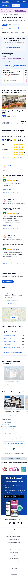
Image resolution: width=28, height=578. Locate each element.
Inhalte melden (14, 533)
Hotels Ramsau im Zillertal (8, 428)
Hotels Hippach (5, 424)
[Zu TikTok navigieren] (14, 523)
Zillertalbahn (7, 344)
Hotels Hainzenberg (6, 431)
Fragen (22, 32)
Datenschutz (14, 546)
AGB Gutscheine (14, 558)
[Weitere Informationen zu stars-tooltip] (22, 17)
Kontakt (18, 1)
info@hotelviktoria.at (12, 300)
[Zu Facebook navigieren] (6, 523)
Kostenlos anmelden (20, 10)
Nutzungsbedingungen (14, 542)
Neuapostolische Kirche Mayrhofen (12, 347)
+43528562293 (10, 303)
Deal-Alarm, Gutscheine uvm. (14, 536)
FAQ (14, 530)
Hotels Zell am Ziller (6, 433)
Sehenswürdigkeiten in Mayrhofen (13, 352)
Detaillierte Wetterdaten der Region (14, 443)
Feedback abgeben (14, 458)
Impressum (14, 568)
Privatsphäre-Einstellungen (14, 549)
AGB (14, 555)
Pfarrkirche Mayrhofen (10, 341)
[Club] (10, 11)
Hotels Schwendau (6, 422)
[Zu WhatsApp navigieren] (21, 523)
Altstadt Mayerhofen (9, 335)
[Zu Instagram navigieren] (10, 523)
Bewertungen (14, 32)
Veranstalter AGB (14, 539)
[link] (22, 5)
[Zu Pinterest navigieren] (17, 523)
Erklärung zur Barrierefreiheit (14, 562)
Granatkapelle (7, 338)
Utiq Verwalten (14, 552)
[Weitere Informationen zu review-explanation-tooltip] (20, 24)
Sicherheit (14, 565)
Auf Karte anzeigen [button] (7, 22)
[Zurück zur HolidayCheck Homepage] (6, 6)
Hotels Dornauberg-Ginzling (8, 426)
